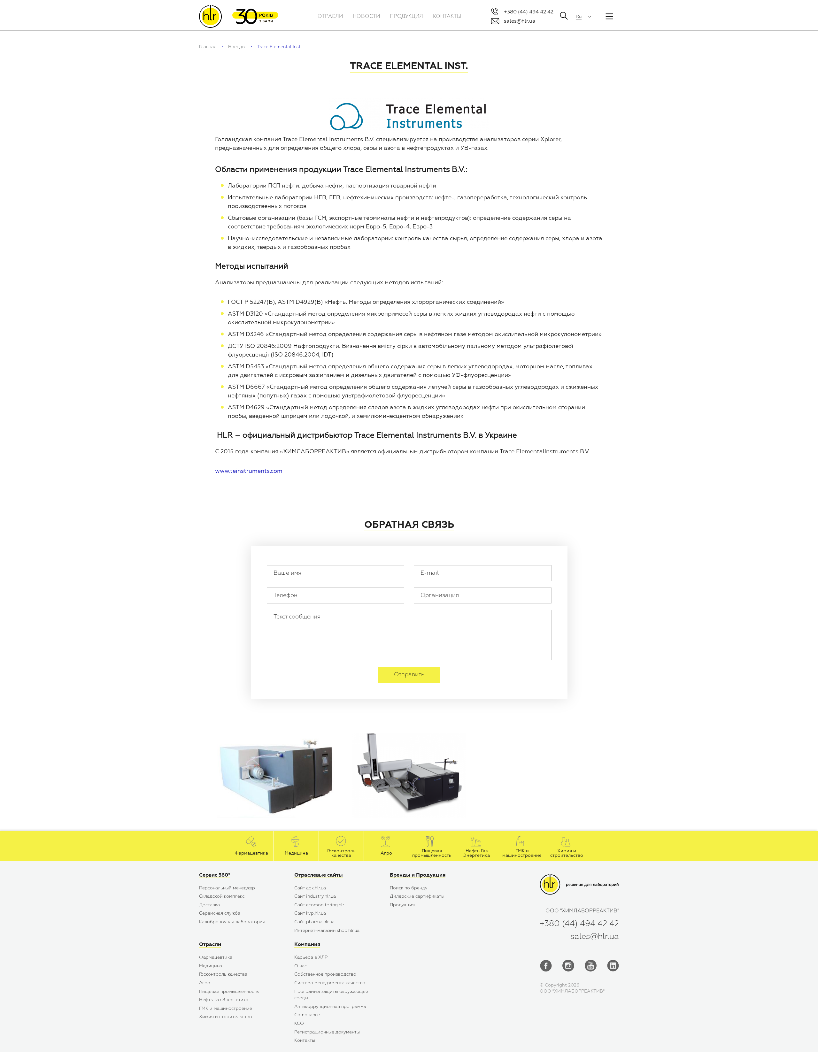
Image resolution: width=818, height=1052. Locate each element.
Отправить (409, 674)
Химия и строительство (225, 1016)
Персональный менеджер (227, 888)
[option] (279, 779)
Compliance (307, 1014)
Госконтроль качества (223, 974)
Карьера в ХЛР (311, 957)
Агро (204, 983)
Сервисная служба (219, 913)
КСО (299, 1023)
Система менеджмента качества (329, 983)
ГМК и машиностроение (225, 1008)
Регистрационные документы (327, 1032)
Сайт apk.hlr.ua (310, 888)
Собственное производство (325, 974)
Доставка (209, 905)
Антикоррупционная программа (330, 1006)
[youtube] (591, 968)
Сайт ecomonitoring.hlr (319, 905)
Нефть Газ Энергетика (223, 999)
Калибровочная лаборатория (232, 922)
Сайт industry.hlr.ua (315, 896)
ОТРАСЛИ (330, 16)
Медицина (210, 966)
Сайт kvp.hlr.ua (310, 913)
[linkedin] (613, 968)
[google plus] (568, 968)
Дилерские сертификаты (417, 896)
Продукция (402, 905)
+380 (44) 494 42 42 (528, 12)
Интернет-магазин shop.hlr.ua (326, 930)
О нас (300, 966)
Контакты (304, 1040)
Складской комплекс (221, 896)
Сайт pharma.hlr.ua (314, 922)
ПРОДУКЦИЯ (406, 16)
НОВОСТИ (366, 16)
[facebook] (546, 968)
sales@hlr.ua (520, 21)
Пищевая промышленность (229, 991)
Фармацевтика (215, 957)
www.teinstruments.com (248, 471)
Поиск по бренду (409, 888)
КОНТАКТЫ (447, 16)
